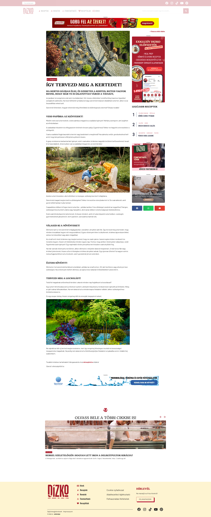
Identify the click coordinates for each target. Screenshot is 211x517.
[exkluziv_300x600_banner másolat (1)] (148, 102)
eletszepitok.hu (88, 362)
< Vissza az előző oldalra (157, 31)
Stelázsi (49, 452)
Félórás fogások (143, 113)
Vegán (146, 123)
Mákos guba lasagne (146, 135)
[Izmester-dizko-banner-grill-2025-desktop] (105, 27)
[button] (137, 208)
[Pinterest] (187, 3)
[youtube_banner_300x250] (148, 170)
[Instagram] (172, 3)
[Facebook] (167, 3)
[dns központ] (148, 202)
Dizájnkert (53, 79)
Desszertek (142, 133)
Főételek (152, 113)
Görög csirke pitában (146, 116)
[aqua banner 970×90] (105, 385)
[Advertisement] (99, 398)
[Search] (186, 11)
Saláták (141, 123)
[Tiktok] (177, 3)
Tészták (156, 133)
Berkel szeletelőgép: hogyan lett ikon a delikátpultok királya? (89, 455)
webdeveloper (57, 514)
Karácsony (150, 133)
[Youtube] (182, 3)
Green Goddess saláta (146, 125)
